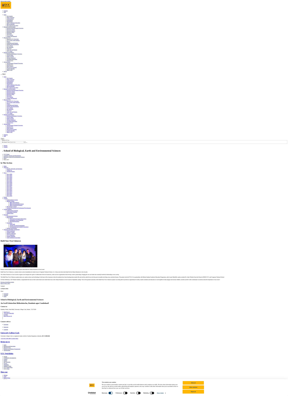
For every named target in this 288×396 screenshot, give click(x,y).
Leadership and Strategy (12, 43)
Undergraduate (10, 18)
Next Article (11, 282)
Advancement (7, 350)
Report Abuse (7, 378)
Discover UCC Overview (13, 39)
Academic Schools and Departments (12, 155)
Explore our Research (12, 36)
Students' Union (7, 366)
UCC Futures (10, 35)
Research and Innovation (9, 346)
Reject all (193, 391)
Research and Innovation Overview (15, 28)
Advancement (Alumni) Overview (15, 63)
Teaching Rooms (11, 171)
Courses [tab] (5, 147)
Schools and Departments (13, 44)
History (8, 41)
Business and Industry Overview (14, 54)
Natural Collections (11, 233)
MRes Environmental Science (17, 204)
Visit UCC (9, 48)
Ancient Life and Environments (17, 225)
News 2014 (9, 190)
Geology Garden (11, 232)
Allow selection (193, 387)
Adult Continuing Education (13, 22)
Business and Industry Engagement (12, 349)
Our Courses (10, 16)
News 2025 (9, 175)
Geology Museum (11, 236)
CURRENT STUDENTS (10, 358)
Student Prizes (10, 213)
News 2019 (9, 183)
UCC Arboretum (11, 235)
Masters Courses (10, 201)
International (10, 21)
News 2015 (9, 189)
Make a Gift (9, 70)
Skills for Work (10, 56)
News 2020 (9, 182)
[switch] (125, 393)
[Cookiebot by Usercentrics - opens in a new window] (91, 393)
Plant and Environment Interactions (18, 218)
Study (5, 345)
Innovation (9, 33)
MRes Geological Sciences (16, 205)
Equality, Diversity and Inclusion (14, 168)
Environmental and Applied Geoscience (19, 227)
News (5, 158)
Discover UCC (7, 347)
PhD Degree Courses (12, 206)
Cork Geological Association (13, 237)
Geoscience (9, 222)
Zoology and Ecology (12, 228)
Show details (160, 393)
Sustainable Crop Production (16, 220)
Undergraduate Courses (12, 200)
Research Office (10, 32)
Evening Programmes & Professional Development (19, 208)
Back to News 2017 (5, 283)
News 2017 (9, 186)
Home (5, 166)
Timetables (6, 364)
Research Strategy (11, 31)
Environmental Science (12, 216)
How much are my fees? (12, 25)
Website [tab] (5, 145)
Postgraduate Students (12, 212)
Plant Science (10, 217)
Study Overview (10, 17)
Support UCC (10, 60)
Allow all (193, 382)
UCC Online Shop (8, 367)
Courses (5, 198)
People (5, 197)
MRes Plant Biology (14, 202)
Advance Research (11, 58)
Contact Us (9, 170)
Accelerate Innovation (12, 59)
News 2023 (9, 178)
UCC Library (10, 45)
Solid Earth (12, 224)
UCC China (9, 51)
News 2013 (9, 191)
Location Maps (14, 338)
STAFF (5, 356)
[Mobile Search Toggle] (1, 74)
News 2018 (9, 185)
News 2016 (9, 187)
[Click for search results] (26, 142)
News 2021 (9, 181)
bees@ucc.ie (7, 312)
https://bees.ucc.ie (8, 316)
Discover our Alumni (12, 67)
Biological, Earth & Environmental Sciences (14, 157)
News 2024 (9, 177)
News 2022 (9, 179)
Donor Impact (10, 66)
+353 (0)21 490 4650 (9, 313)
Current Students (8, 209)
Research (6, 214)
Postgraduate (10, 20)
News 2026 (9, 174)
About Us (6, 167)
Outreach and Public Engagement (12, 229)
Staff (5, 12)
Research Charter (11, 29)
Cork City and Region (12, 50)
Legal (5, 376)
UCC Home (6, 154)
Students (6, 10)
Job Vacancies (10, 47)
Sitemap (5, 375)
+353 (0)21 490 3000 (6, 338)
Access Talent (10, 55)
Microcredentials (10, 24)
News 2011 (9, 194)
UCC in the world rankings (13, 40)
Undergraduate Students (12, 210)
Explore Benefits (11, 68)
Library (5, 360)
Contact (5, 359)
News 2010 (9, 195)
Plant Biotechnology (14, 221)
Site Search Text (6, 142)
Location (6, 314)
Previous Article (4, 282)
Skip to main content (5, 1)
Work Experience (11, 231)
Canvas (5, 363)
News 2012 (9, 193)
